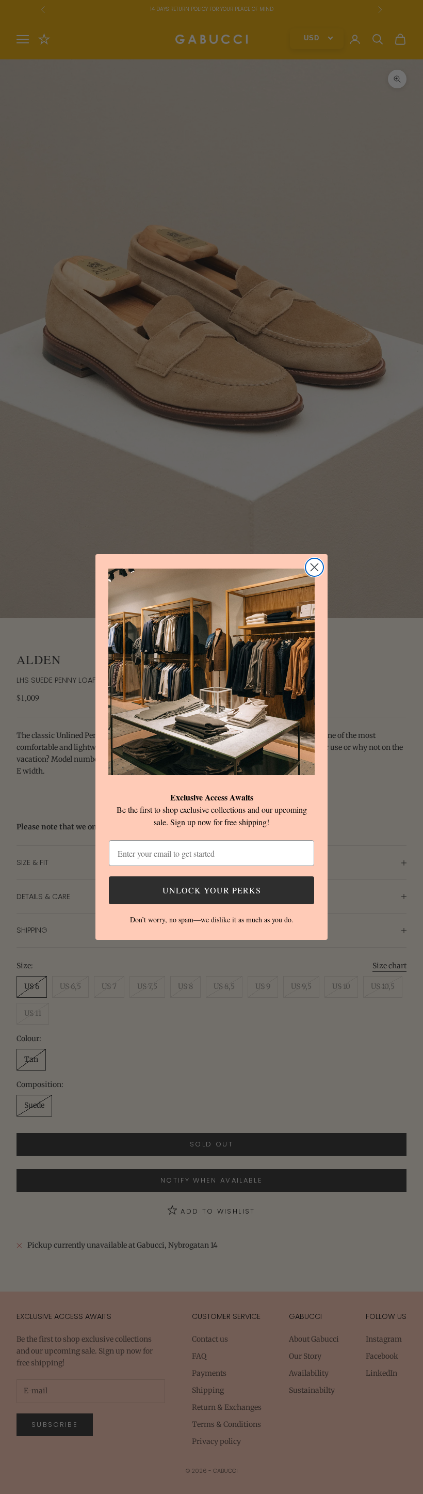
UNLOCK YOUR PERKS (211, 890)
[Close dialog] (314, 567)
